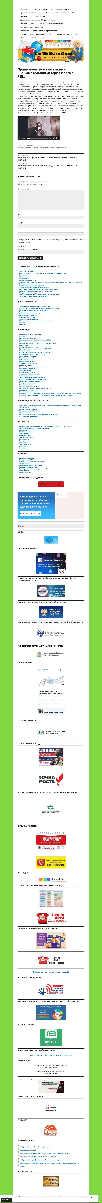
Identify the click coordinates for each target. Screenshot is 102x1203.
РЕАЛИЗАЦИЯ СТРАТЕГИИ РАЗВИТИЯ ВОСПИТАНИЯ (37, 343)
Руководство (23, 278)
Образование (24, 277)
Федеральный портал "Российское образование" (35, 1147)
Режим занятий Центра (27, 315)
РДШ (66, 148)
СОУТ (33, 38)
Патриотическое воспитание (53, 148)
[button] (39, 128)
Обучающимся (24, 413)
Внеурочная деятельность (33, 148)
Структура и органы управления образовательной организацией (42, 273)
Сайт (19, 231)
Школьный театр (25, 351)
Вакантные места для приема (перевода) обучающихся (39, 289)
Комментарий (24, 189)
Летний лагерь (62, 34)
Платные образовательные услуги (31, 286)
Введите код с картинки (27, 249)
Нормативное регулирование (29, 409)
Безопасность (24, 439)
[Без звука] (54, 138)
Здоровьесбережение (26, 437)
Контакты (76, 38)
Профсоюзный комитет (27, 458)
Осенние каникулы (26, 390)
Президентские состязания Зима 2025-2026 (35, 349)
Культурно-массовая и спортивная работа (34, 469)
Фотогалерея (23, 448)
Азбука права (23, 345)
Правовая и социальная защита (30, 465)
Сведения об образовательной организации (50, 9)
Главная (23, 9)
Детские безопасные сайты (29, 416)
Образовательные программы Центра (33, 310)
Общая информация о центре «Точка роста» (35, 306)
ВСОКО (76, 34)
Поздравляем (24, 471)
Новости (22, 323)
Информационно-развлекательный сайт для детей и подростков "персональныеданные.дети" (50, 1163)
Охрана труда (24, 463)
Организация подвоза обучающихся (32, 377)
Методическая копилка (27, 383)
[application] (39, 128)
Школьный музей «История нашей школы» (34, 352)
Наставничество (56, 23)
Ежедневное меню (25, 342)
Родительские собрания (28, 356)
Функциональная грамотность (30, 374)
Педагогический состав (27, 280)
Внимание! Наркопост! (27, 369)
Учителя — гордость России (29, 386)
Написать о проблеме (30, 513)
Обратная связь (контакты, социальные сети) (35, 321)
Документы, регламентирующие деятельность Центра (39, 308)
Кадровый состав (25, 435)
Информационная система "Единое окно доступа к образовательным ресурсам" (45, 1153)
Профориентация (25, 365)
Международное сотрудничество (31, 293)
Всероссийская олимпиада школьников (33, 367)
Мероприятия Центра (27, 317)
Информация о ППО (26, 460)
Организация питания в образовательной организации (39, 295)
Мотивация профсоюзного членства (32, 462)
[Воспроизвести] (20, 138)
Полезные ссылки (25, 472)
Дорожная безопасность (28, 363)
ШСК (22, 38)
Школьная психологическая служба (32, 354)
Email (20, 223)
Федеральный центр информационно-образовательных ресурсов (40, 1160)
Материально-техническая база (31, 314)
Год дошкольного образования (54, 38)
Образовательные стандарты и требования (34, 296)
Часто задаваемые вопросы (29, 392)
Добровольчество (25, 385)
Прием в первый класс (29, 13)
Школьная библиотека (27, 372)
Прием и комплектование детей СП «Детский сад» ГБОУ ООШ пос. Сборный (46, 426)
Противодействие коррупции (32, 16)
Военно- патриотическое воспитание (32, 379)
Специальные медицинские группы (35, 34)
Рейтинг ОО (23, 360)
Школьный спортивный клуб (29, 347)
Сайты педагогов (25, 376)
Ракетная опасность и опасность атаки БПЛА (35, 340)
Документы (23, 275)
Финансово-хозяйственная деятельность (34, 287)
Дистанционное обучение (31, 23)
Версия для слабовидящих (52, 484)
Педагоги (22, 312)
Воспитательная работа (27, 358)
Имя (20, 215)
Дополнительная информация (30, 319)
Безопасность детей (26, 361)
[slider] (37, 138)
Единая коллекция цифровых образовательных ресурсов (38, 1157)
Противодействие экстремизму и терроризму (35, 388)
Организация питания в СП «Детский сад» (38, 20)
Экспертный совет (25, 370)
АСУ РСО (22, 336)
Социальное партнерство (28, 467)
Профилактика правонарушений (31, 381)
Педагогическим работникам (29, 411)
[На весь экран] (57, 138)
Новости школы (46, 146)
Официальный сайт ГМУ (28, 1150)
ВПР (73, 13)
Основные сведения (26, 271)
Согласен (6, 1200)
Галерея (22, 324)
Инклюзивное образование (31, 27)
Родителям (23, 442)
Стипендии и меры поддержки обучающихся (35, 291)
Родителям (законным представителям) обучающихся (38, 414)
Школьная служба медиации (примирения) (38, 31)
